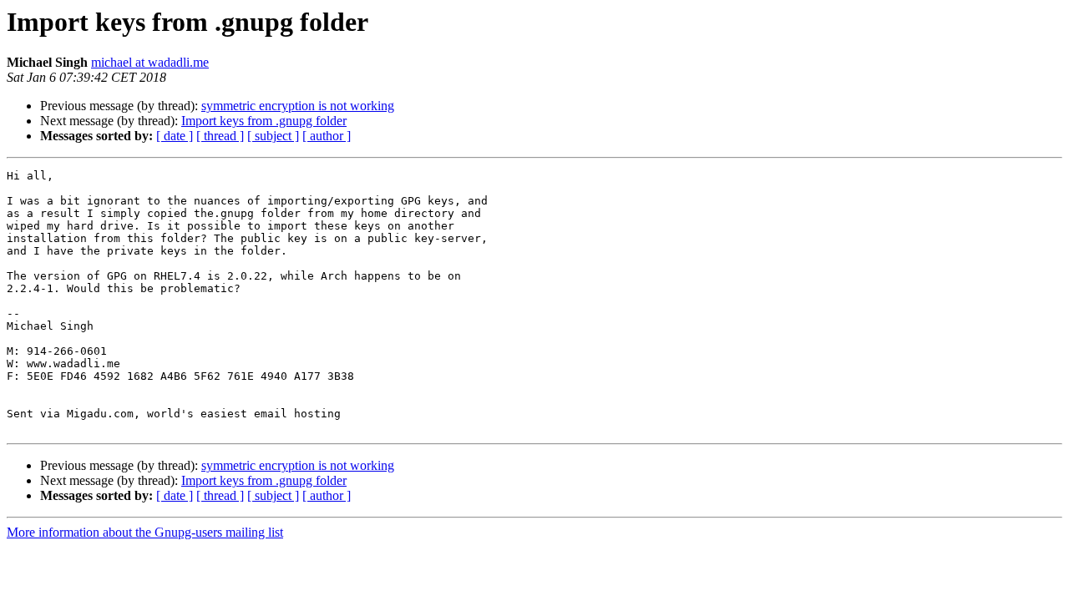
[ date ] (174, 136)
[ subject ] (273, 136)
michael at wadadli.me (150, 62)
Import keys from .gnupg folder (264, 121)
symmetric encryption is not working (297, 105)
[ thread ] (220, 136)
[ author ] (326, 136)
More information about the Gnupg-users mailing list (145, 532)
